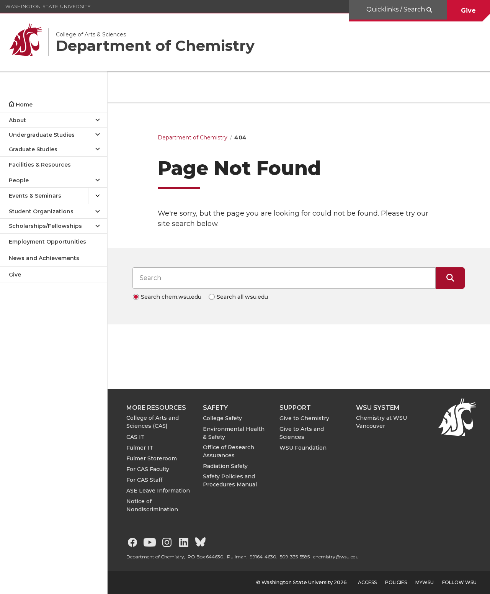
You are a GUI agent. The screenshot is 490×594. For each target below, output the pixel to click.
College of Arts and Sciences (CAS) (152, 421)
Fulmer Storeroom (151, 458)
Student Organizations (41, 211)
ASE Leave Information (158, 490)
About (17, 120)
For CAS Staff (144, 479)
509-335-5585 (295, 557)
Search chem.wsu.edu (171, 296)
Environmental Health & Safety (234, 432)
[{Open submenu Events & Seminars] (97, 196)
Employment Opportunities (47, 241)
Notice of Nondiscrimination (152, 505)
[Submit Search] (450, 278)
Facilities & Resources (40, 164)
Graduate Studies (33, 149)
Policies (396, 582)
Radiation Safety (225, 466)
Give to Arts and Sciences (301, 432)
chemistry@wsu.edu (336, 557)
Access (367, 582)
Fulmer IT (139, 447)
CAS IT (135, 437)
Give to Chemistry (304, 418)
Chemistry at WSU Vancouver (381, 421)
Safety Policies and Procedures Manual (230, 480)
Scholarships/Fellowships (45, 226)
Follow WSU (459, 582)
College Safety (222, 418)
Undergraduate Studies (42, 134)
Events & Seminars (35, 195)
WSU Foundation (303, 447)
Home (24, 104)
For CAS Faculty (147, 469)
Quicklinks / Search (396, 9)
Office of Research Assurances (228, 451)
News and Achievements (44, 258)
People (19, 180)
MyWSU (424, 582)
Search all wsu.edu (242, 296)
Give (468, 10)
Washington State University (48, 6)
